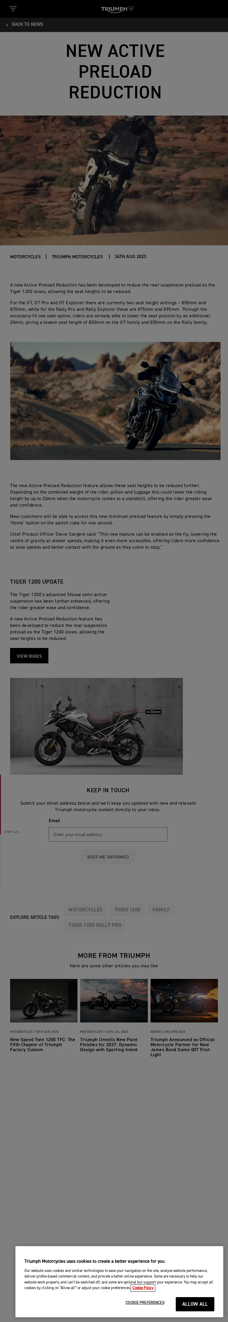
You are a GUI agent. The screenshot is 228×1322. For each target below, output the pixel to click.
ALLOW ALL (195, 1304)
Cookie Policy (142, 1288)
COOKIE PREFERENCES (145, 1303)
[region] (119, 1281)
